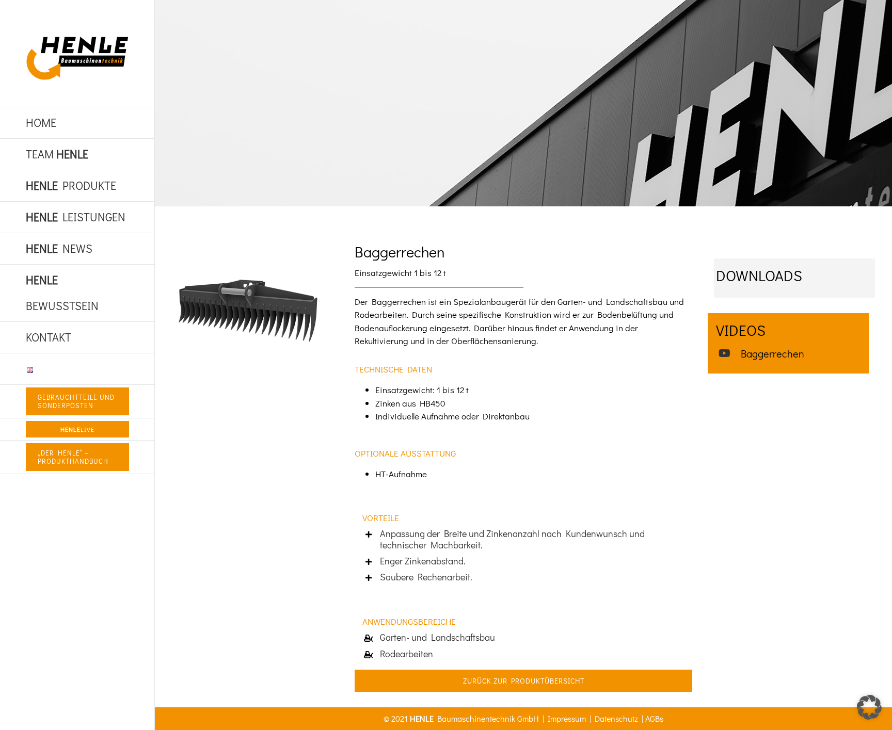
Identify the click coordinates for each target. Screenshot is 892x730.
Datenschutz (616, 718)
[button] (869, 707)
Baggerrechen (772, 353)
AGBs (654, 718)
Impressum (567, 718)
